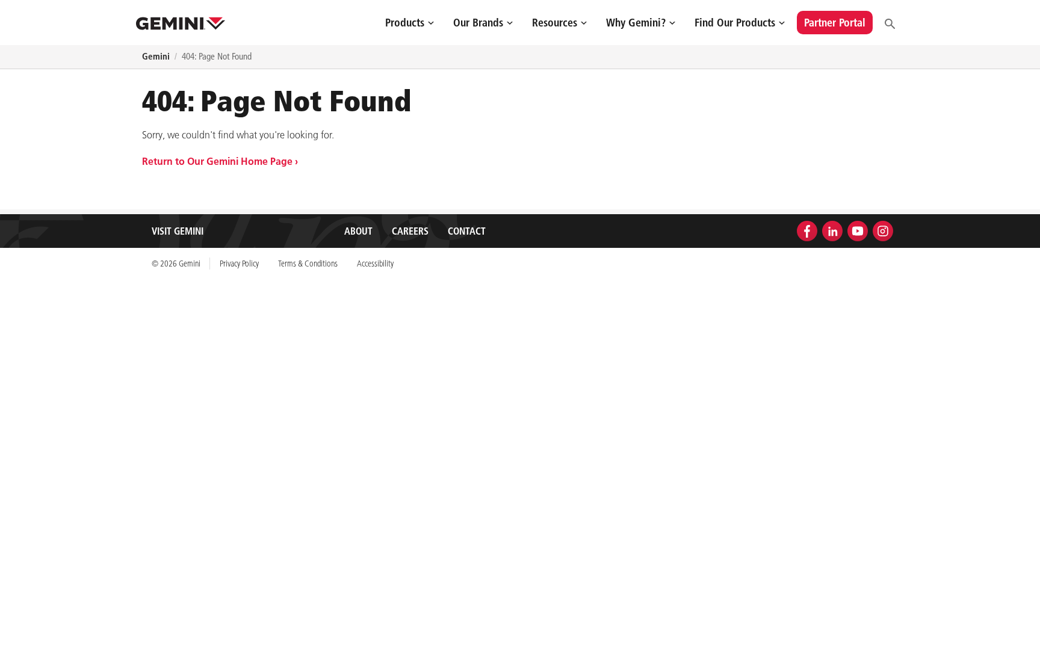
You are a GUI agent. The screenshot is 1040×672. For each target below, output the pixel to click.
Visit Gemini (177, 231)
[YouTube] (857, 230)
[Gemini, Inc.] (180, 22)
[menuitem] (410, 22)
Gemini (156, 56)
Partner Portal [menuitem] (834, 22)
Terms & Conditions (308, 263)
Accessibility (375, 263)
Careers (410, 231)
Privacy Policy (239, 263)
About (358, 231)
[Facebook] (807, 230)
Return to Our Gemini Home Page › (220, 161)
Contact (467, 231)
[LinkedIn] (832, 230)
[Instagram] (883, 230)
